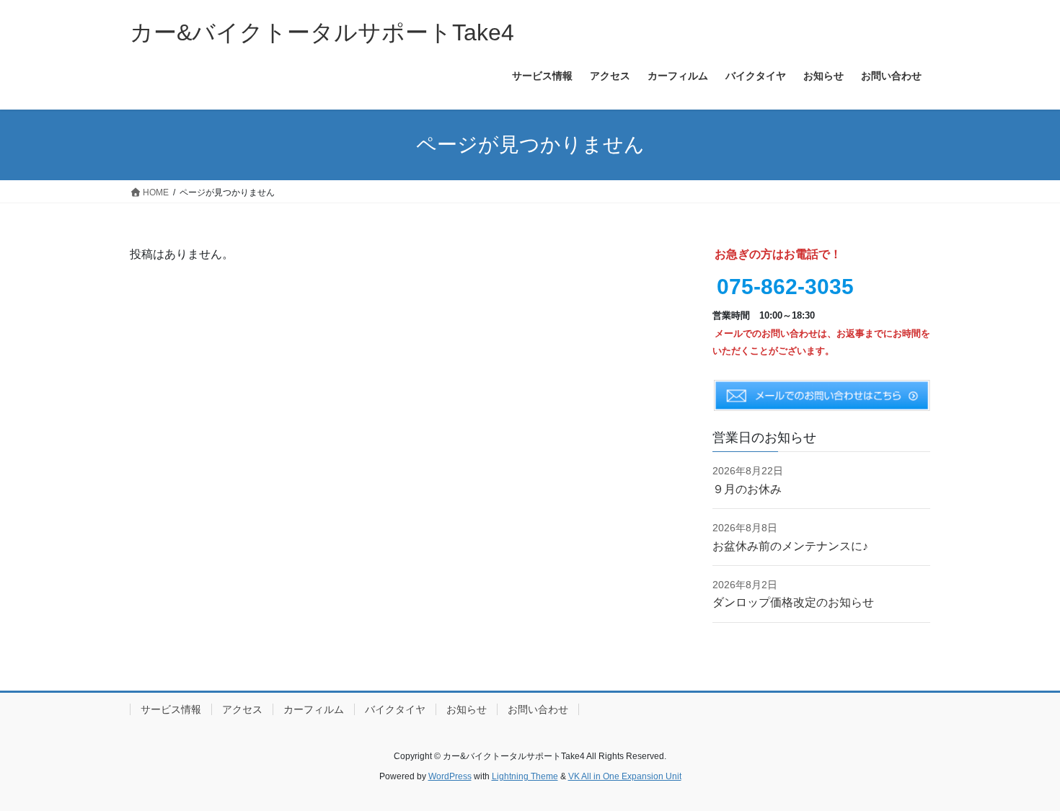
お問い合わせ (538, 709)
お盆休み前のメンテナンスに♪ (790, 546)
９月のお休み (747, 489)
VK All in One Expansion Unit (624, 776)
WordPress (450, 776)
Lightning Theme (525, 776)
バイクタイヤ (395, 709)
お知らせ (466, 709)
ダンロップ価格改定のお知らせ (793, 602)
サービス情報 (171, 709)
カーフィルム (313, 709)
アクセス (242, 709)
